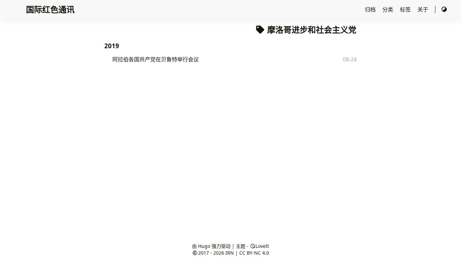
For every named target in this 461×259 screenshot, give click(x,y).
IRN (229, 253)
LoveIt (262, 246)
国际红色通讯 (50, 9)
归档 (371, 9)
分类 (388, 9)
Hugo (204, 246)
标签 (406, 9)
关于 (423, 9)
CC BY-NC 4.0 (254, 253)
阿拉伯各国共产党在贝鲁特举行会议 (155, 59)
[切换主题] (444, 9)
